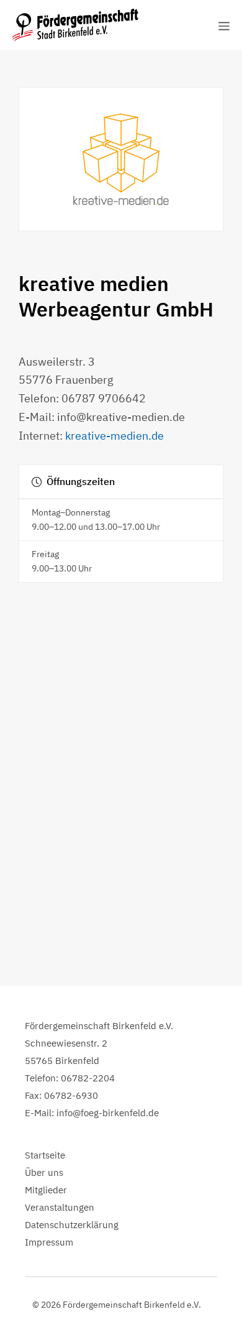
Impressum (49, 1242)
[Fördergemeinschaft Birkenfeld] (75, 25)
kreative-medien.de (114, 435)
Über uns (44, 1172)
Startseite (45, 1155)
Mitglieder (46, 1190)
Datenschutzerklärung (72, 1225)
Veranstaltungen (59, 1207)
